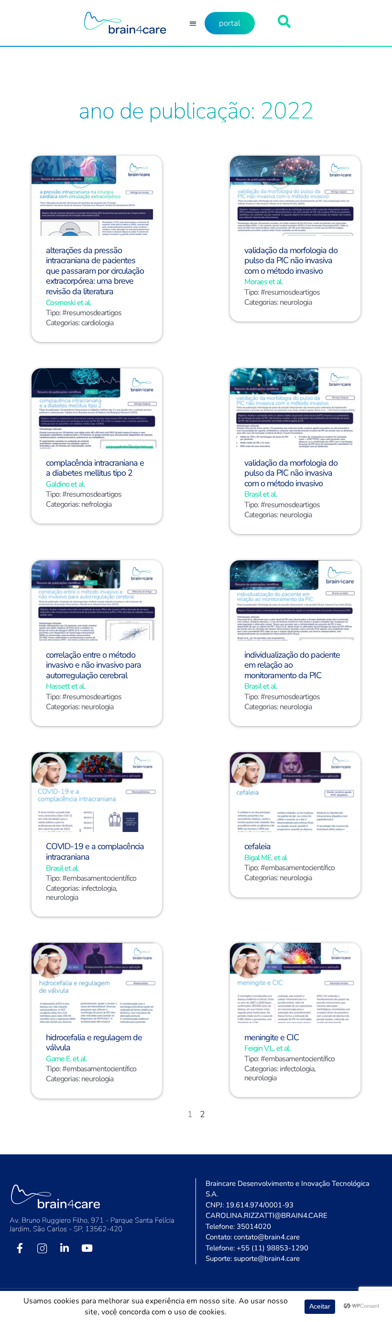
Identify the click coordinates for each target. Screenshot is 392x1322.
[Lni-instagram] (42, 1248)
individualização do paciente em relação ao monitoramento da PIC (292, 665)
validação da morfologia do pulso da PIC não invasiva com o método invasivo (291, 261)
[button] (192, 23)
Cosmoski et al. (68, 303)
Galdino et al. (65, 484)
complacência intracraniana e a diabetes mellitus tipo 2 (95, 468)
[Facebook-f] (20, 1248)
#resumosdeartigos (91, 313)
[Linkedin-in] (64, 1248)
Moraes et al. (263, 282)
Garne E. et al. (66, 1059)
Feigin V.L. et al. (267, 1048)
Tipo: (54, 313)
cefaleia (257, 846)
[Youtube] (87, 1248)
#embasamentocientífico (99, 878)
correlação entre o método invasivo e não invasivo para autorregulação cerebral (93, 665)
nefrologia (96, 504)
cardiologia (97, 323)
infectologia (98, 888)
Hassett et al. (66, 686)
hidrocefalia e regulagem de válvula (94, 1043)
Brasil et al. (260, 494)
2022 (287, 111)
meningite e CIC (271, 1037)
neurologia (296, 302)
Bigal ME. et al (265, 858)
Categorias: (63, 323)
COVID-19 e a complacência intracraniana (95, 852)
